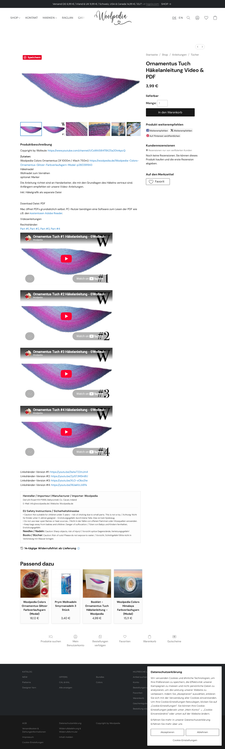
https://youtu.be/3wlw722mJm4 (69, 472)
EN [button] (181, 17)
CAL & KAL (64, 682)
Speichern (34, 57)
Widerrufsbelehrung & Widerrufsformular (70, 730)
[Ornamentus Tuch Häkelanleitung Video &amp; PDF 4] (118, 129)
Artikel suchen (140, 677)
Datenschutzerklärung (70, 723)
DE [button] (174, 17)
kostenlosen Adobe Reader (46, 213)
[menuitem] (197, 46)
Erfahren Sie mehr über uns (166, 723)
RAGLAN (67, 17)
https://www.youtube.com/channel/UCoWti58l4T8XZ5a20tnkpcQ (86, 150)
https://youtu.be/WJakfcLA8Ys (69, 485)
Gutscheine (174, 641)
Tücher (195, 54)
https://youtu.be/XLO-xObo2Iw (69, 480)
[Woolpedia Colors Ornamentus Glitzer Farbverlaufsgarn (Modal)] (34, 583)
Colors (99, 682)
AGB (24, 723)
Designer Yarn (29, 687)
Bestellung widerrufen (144, 708)
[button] (112, 18)
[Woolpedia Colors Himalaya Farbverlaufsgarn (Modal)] (128, 583)
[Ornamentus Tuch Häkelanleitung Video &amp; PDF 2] (76, 129)
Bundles (100, 677)
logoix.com (152, 3)
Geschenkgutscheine (143, 703)
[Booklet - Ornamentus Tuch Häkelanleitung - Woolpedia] (97, 583)
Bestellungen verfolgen (100, 643)
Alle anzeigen (65, 687)
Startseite (152, 54)
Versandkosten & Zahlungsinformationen (34, 730)
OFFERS (63, 677)
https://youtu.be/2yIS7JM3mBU (69, 476)
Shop (165, 54)
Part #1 (24, 228)
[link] (166, 4)
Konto (136, 682)
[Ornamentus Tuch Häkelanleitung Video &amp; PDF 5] (134, 129)
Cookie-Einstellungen (32, 742)
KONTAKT (31, 17)
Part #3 (45, 228)
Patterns (26, 682)
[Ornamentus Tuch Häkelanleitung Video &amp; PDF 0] (31, 129)
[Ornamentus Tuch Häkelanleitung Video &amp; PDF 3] (99, 129)
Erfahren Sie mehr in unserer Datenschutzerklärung (180, 719)
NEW (24, 677)
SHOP (14, 17)
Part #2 (34, 228)
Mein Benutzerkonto (75, 643)
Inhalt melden (66, 737)
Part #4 (55, 228)
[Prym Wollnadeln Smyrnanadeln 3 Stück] (66, 583)
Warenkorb (149, 641)
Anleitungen (179, 54)
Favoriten (124, 641)
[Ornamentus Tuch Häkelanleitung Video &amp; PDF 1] (54, 129)
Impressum (28, 737)
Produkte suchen (51, 641)
